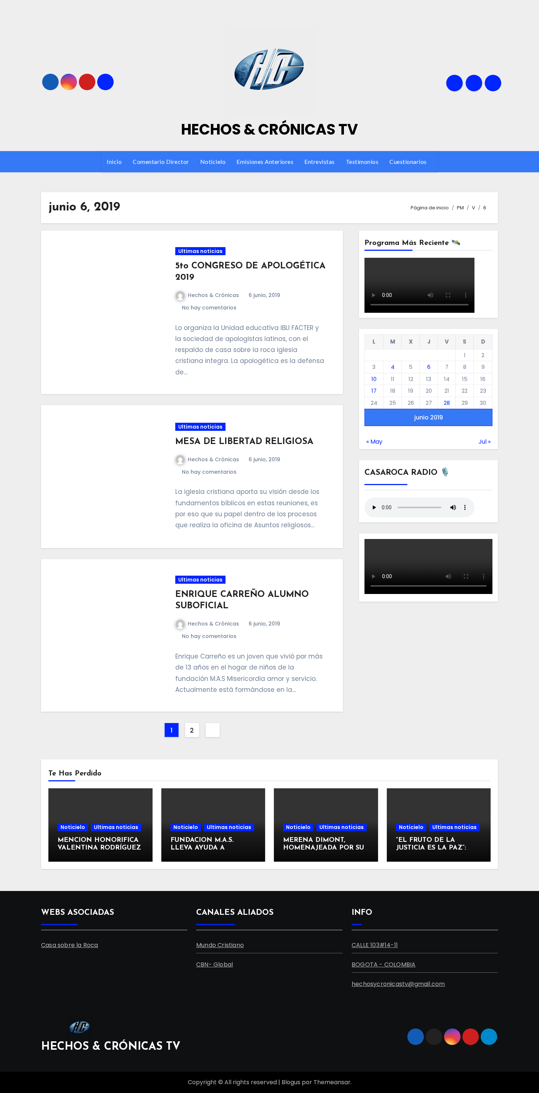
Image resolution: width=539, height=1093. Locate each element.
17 (374, 391)
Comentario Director (161, 161)
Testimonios (362, 161)
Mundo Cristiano (220, 945)
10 (374, 379)
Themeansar (332, 1082)
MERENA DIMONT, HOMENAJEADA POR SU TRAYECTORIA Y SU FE (323, 848)
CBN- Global (214, 964)
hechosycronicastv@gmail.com (398, 984)
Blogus (291, 1082)
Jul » (484, 441)
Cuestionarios (408, 161)
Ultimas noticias (200, 251)
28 (447, 403)
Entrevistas (319, 161)
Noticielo (213, 161)
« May (374, 441)
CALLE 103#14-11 (375, 945)
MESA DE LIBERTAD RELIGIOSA (244, 441)
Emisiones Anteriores (264, 161)
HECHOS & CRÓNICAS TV (269, 129)
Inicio (114, 161)
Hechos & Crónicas (213, 295)
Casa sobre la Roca (69, 945)
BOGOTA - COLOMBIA (383, 964)
